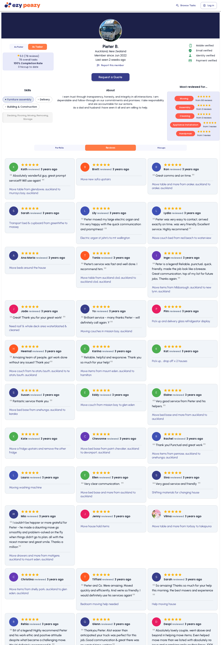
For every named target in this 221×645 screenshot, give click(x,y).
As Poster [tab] (18, 47)
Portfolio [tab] (59, 147)
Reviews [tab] (110, 147)
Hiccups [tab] (161, 147)
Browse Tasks (188, 5)
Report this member (112, 65)
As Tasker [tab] (37, 46)
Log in (211, 5)
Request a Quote (110, 77)
